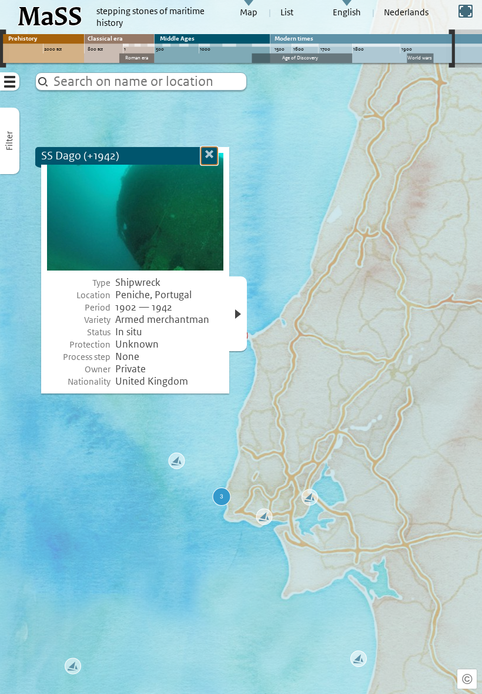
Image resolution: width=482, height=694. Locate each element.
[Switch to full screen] (465, 11)
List (286, 12)
